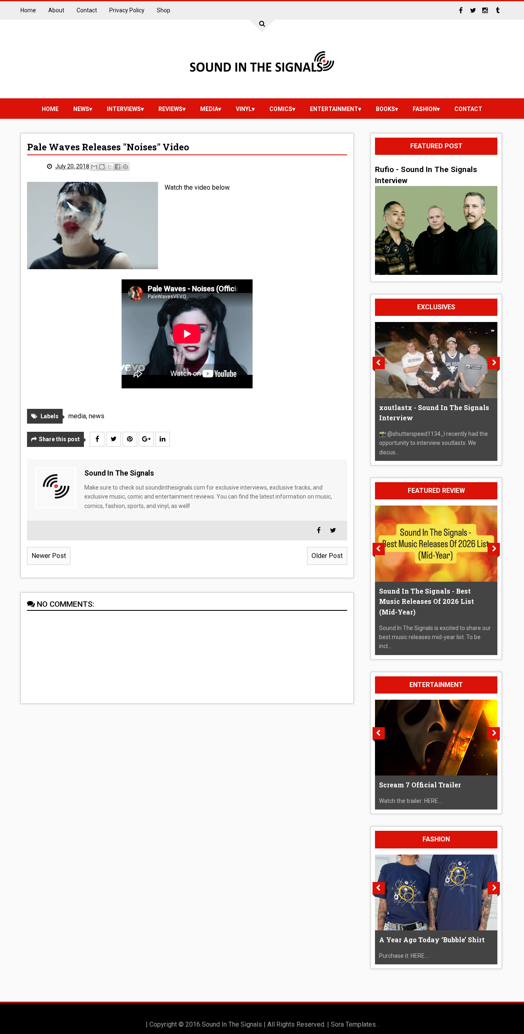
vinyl (244, 109)
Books (385, 109)
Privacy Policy (127, 10)
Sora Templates (353, 1024)
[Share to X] (110, 167)
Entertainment (334, 109)
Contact (87, 10)
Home (28, 10)
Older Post (327, 556)
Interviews (124, 109)
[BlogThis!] (102, 167)
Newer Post (49, 556)
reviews (170, 109)
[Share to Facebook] (117, 167)
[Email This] (94, 167)
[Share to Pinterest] (125, 167)
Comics (280, 109)
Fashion (425, 109)
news (81, 109)
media (209, 109)
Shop (163, 10)
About (56, 10)
